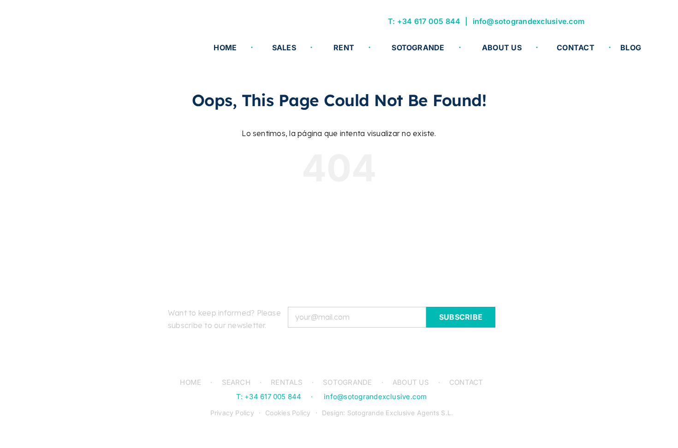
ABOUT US (411, 382)
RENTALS (287, 382)
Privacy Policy (232, 413)
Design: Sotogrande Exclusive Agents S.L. (387, 413)
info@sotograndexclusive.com (528, 21)
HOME (190, 382)
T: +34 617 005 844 (424, 21)
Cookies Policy (287, 413)
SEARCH (236, 382)
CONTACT (466, 382)
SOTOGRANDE (347, 382)
